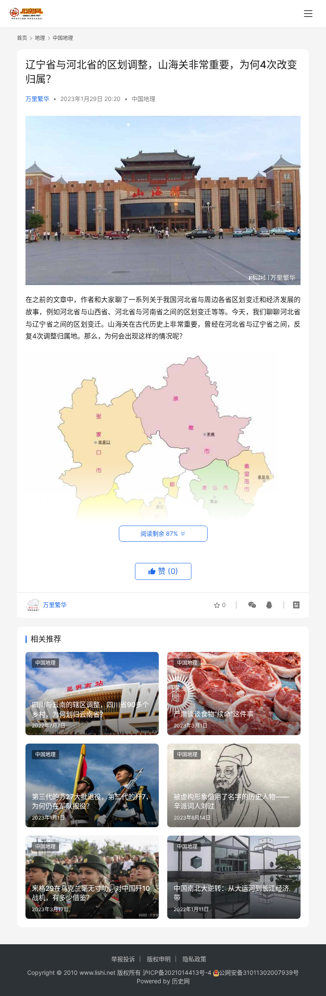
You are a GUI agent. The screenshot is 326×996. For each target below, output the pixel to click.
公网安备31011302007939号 (259, 972)
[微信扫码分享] (252, 605)
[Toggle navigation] (308, 13)
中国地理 (143, 98)
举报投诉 (123, 958)
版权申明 (159, 958)
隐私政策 (194, 958)
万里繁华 (37, 98)
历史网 (181, 981)
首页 (22, 38)
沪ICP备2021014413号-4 (178, 972)
